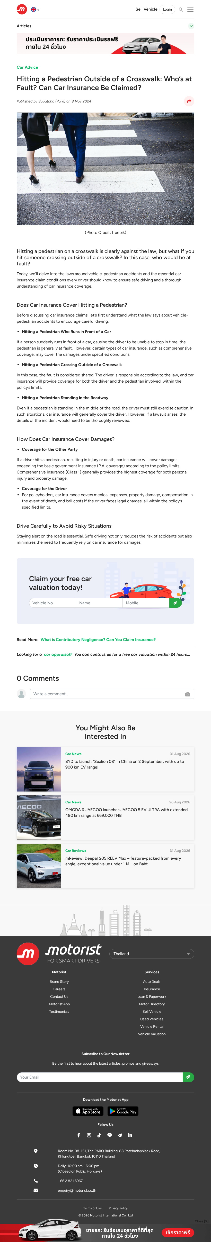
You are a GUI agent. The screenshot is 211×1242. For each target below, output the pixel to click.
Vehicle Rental (151, 1026)
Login (167, 9)
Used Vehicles (151, 1019)
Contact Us (59, 996)
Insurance (152, 989)
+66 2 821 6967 (70, 1181)
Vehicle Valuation (152, 1034)
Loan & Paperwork (151, 996)
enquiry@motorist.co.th (77, 1190)
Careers (59, 989)
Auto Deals (152, 981)
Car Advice (27, 67)
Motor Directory (152, 1004)
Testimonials (59, 1011)
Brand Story (59, 981)
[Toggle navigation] (191, 26)
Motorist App (59, 1004)
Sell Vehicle (146, 9)
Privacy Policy (118, 1208)
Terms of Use (92, 1208)
